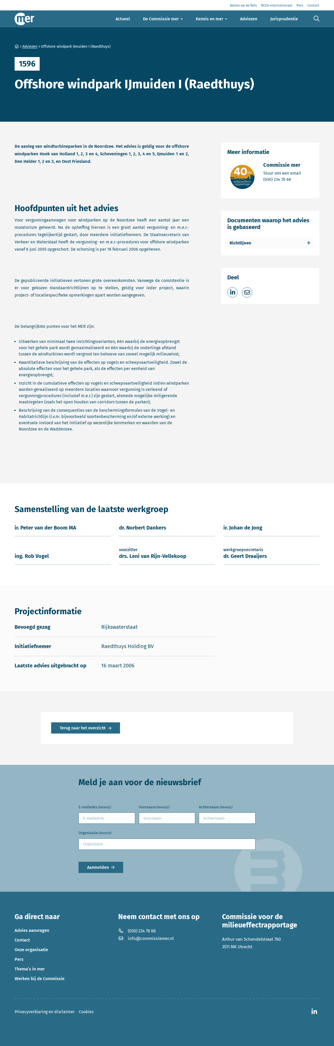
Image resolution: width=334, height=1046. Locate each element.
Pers (19, 959)
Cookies (86, 1011)
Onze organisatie (31, 949)
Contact (22, 940)
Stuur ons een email (282, 173)
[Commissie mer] (24, 19)
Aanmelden (98, 867)
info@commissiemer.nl (151, 938)
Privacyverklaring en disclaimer (45, 1011)
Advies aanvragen (32, 930)
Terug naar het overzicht (83, 727)
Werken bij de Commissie (39, 978)
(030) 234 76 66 (282, 179)
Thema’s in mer (30, 968)
